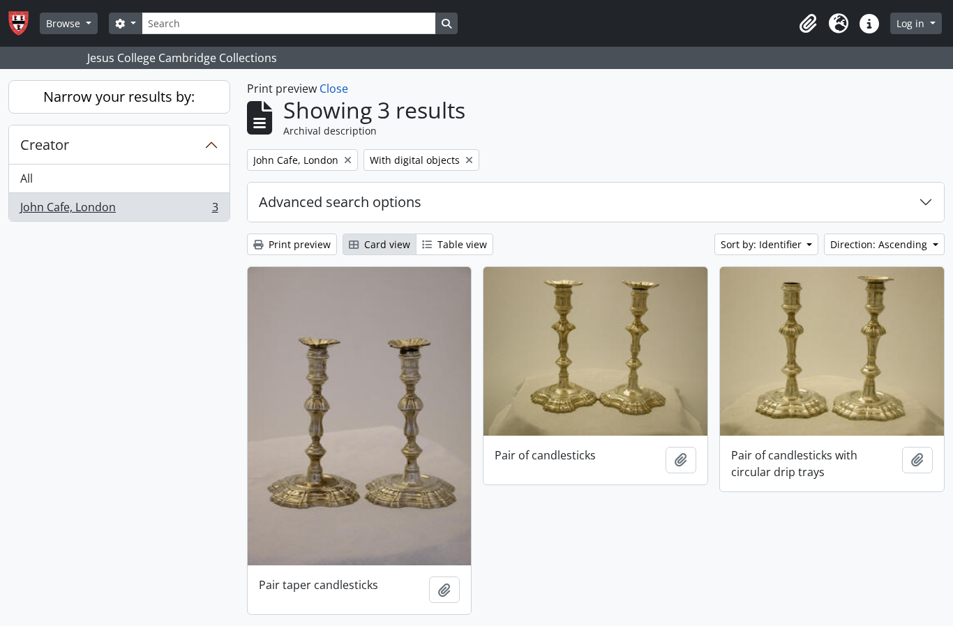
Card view (385, 244)
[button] (808, 23)
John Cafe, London (119, 210)
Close (334, 88)
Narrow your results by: (119, 96)
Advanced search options (340, 201)
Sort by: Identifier (762, 244)
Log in (911, 23)
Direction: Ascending (880, 244)
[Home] (24, 23)
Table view (461, 244)
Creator (44, 144)
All (26, 178)
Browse (64, 23)
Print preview (298, 244)
